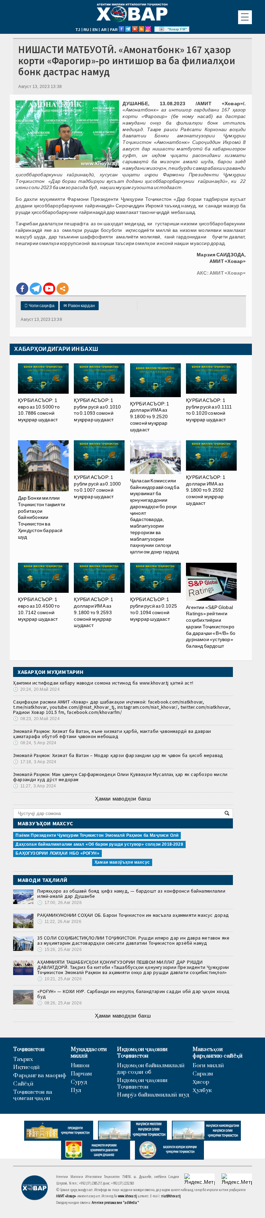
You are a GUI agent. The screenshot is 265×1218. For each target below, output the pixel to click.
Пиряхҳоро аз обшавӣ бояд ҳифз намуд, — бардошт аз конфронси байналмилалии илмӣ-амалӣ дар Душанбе (131, 893)
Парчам (81, 1074)
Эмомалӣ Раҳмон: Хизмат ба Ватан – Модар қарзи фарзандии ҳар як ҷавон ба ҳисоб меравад (118, 755)
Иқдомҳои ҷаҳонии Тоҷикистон (142, 1052)
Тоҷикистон (29, 1049)
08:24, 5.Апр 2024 (34, 742)
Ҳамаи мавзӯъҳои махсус (122, 862)
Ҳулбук (202, 1090)
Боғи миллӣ (208, 1065)
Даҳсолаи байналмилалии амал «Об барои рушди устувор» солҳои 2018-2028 (99, 844)
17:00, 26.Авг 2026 (59, 902)
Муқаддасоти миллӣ (89, 1052)
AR (104, 30)
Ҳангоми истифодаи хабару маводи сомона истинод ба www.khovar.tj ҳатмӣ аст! (103, 683)
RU (86, 30)
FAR (114, 30)
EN (95, 30)
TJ (78, 30)
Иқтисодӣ (26, 1067)
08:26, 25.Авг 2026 (59, 1003)
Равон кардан (79, 305)
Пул (76, 1090)
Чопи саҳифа (39, 305)
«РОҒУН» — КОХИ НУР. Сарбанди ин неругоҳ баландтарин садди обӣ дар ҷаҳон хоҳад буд (133, 994)
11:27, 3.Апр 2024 (34, 786)
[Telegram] (36, 289)
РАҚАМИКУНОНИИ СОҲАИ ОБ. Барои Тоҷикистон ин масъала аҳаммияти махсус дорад (133, 915)
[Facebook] (22, 289)
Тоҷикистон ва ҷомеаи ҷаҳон (32, 1095)
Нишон (80, 1065)
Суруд (79, 1082)
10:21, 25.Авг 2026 (59, 978)
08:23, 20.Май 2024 (36, 718)
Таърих (23, 1059)
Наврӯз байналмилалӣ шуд (153, 1095)
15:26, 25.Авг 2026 (59, 949)
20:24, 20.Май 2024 (36, 689)
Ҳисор (201, 1082)
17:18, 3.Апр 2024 (34, 761)
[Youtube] (49, 289)
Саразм (203, 1074)
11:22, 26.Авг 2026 (59, 921)
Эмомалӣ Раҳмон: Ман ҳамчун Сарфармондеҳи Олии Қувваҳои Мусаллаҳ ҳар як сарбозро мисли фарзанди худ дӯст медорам (120, 777)
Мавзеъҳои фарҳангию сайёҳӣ (218, 1052)
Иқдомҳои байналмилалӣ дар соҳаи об (151, 1068)
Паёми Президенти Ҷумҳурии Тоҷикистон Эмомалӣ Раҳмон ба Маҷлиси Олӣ (97, 835)
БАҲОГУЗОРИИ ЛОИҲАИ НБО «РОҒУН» (57, 853)
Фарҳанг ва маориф (39, 1075)
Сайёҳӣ (23, 1084)
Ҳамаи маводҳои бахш (123, 799)
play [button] (162, 29)
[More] (63, 289)
